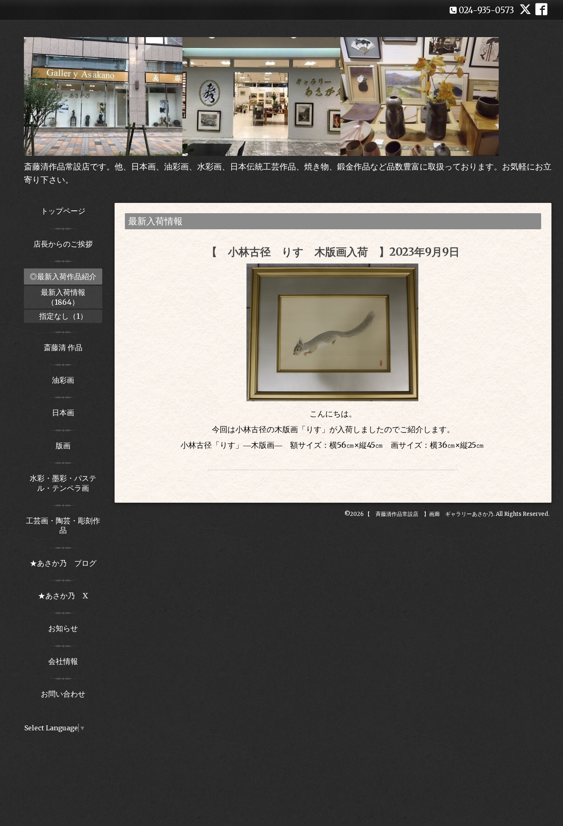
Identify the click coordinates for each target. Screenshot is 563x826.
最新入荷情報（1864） (63, 296)
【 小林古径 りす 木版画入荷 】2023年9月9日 (333, 252)
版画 (63, 445)
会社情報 (63, 661)
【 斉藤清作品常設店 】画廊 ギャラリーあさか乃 (429, 514)
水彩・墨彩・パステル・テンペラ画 (63, 482)
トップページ (63, 211)
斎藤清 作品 (63, 347)
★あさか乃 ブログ (66, 563)
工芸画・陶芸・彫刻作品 (63, 525)
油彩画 (63, 380)
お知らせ (63, 628)
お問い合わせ (63, 694)
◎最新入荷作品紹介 (63, 276)
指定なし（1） (63, 316)
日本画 (63, 412)
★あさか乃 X (63, 595)
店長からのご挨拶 (63, 244)
